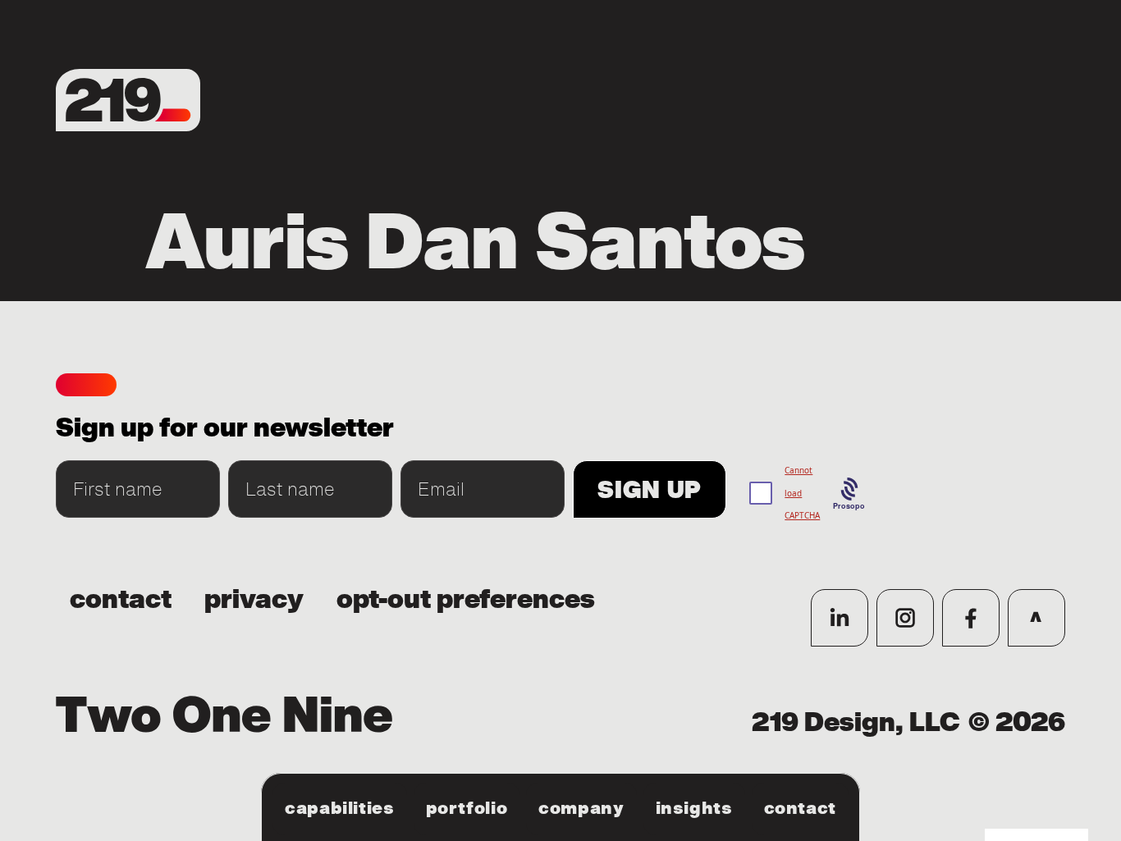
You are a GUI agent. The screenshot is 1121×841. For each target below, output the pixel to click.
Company (581, 808)
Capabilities (340, 808)
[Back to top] (1036, 618)
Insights (694, 808)
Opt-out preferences (465, 599)
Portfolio (467, 808)
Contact (800, 808)
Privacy (254, 599)
